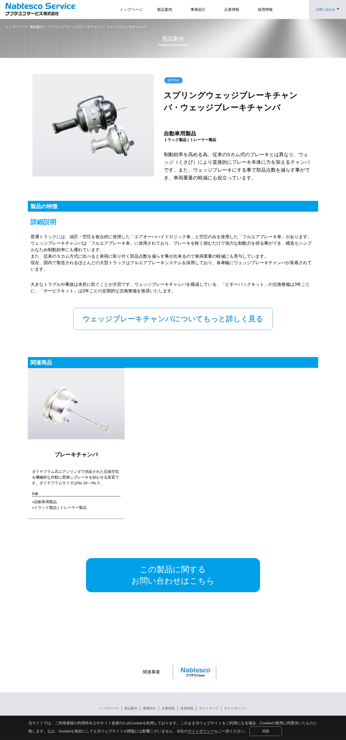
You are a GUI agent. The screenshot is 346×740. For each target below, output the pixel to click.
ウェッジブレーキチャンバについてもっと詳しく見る (172, 319)
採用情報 (186, 708)
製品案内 (130, 708)
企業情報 (168, 708)
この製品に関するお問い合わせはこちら (173, 575)
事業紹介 (149, 708)
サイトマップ (208, 708)
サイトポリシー (201, 731)
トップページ (109, 708)
